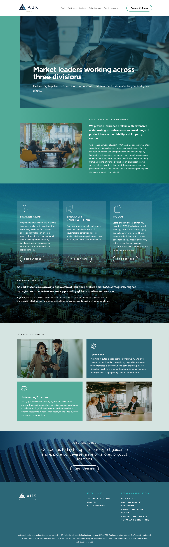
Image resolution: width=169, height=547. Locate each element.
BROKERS (91, 502)
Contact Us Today (139, 8)
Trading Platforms (68, 8)
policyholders (95, 506)
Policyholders (95, 8)
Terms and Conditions (135, 520)
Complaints (128, 499)
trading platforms (98, 499)
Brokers (82, 8)
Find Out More (32, 259)
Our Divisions (110, 8)
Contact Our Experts (84, 469)
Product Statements (134, 516)
